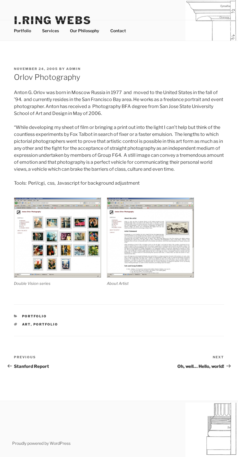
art (26, 324)
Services (50, 30)
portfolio (45, 324)
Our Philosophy (84, 30)
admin (73, 69)
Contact (118, 30)
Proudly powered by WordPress (41, 443)
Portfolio (22, 30)
